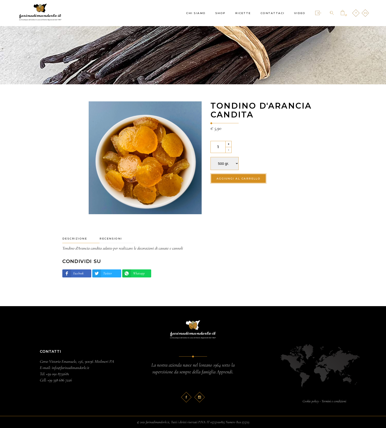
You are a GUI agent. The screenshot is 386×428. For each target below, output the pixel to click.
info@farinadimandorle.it (70, 367)
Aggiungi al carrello (238, 178)
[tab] (81, 238)
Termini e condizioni (333, 401)
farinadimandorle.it (157, 422)
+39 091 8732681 (57, 373)
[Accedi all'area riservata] (318, 13)
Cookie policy (311, 401)
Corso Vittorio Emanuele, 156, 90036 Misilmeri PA (77, 361)
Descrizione (74, 238)
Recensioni (111, 238)
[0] (342, 13)
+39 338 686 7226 (59, 380)
